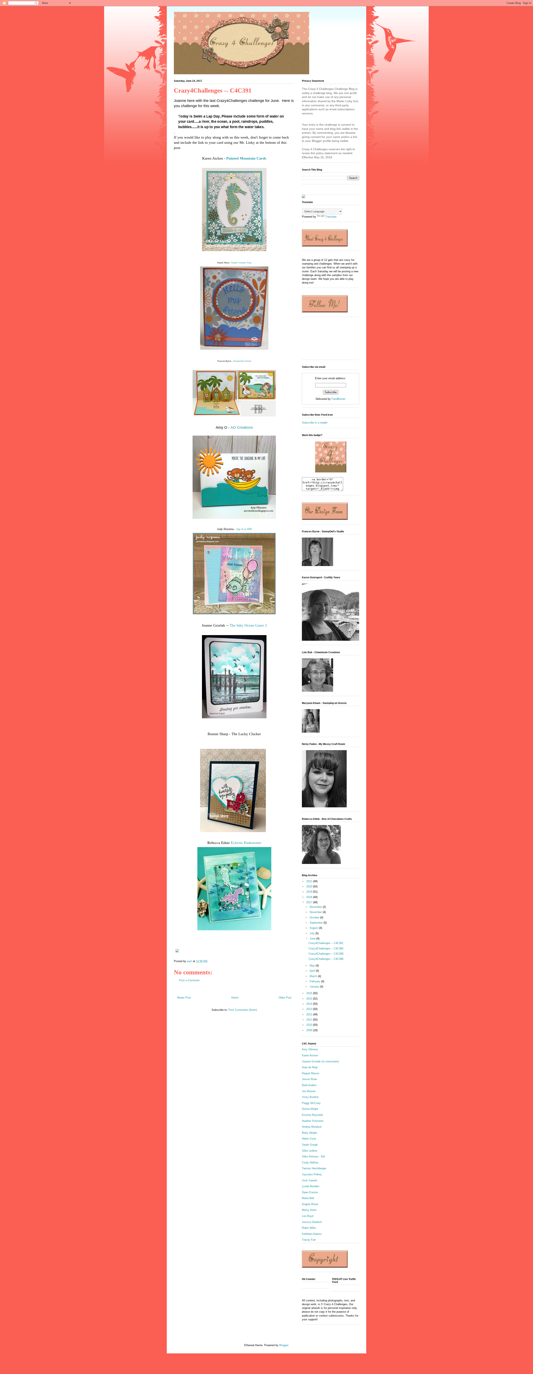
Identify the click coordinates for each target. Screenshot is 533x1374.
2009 (309, 1030)
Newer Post (184, 997)
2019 (309, 891)
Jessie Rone (309, 1079)
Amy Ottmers (310, 1049)
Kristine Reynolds (312, 1114)
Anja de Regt (310, 1067)
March (314, 976)
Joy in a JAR (244, 529)
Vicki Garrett (309, 1180)
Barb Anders (309, 1085)
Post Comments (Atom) (242, 1009)
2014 (309, 1003)
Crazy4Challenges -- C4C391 (326, 943)
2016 (309, 993)
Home (234, 997)
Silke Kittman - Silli (313, 1156)
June (313, 938)
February (315, 981)
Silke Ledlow (309, 1150)
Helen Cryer (309, 1138)
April (313, 970)
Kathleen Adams (312, 1233)
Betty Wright (309, 1132)
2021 (309, 881)
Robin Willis (309, 1227)
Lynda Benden (310, 1186)
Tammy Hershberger (314, 1168)
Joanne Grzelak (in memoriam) (320, 1061)
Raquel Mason (310, 1073)
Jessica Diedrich (312, 1222)
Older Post (285, 997)
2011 (309, 1019)
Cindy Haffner (310, 1162)
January (315, 986)
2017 (309, 902)
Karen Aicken (310, 1055)
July (312, 933)
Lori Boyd (307, 1216)
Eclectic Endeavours (246, 842)
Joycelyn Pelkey (312, 1174)
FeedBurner (338, 398)
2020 (309, 886)
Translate (330, 216)
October (315, 917)
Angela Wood (310, 1204)
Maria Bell (308, 1198)
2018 (309, 897)
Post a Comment (189, 980)
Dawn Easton (310, 1192)
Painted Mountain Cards (246, 158)
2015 (309, 998)
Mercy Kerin (309, 1210)
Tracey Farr (309, 1239)
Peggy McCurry (311, 1103)
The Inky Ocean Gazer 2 (248, 625)
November (316, 912)
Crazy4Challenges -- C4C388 (326, 958)
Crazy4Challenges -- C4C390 (326, 948)
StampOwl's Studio (242, 361)
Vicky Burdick (310, 1097)
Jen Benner (309, 1091)
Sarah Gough (310, 1144)
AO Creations (241, 427)
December (316, 906)
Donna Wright (310, 1108)
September (317, 922)
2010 (309, 1024)
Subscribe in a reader (315, 422)
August (314, 927)
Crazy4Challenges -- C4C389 (326, 953)
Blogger (283, 1345)
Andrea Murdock (312, 1126)
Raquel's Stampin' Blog (241, 262)
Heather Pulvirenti (312, 1120)
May (313, 965)
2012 (309, 1014)
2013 (309, 1009)
